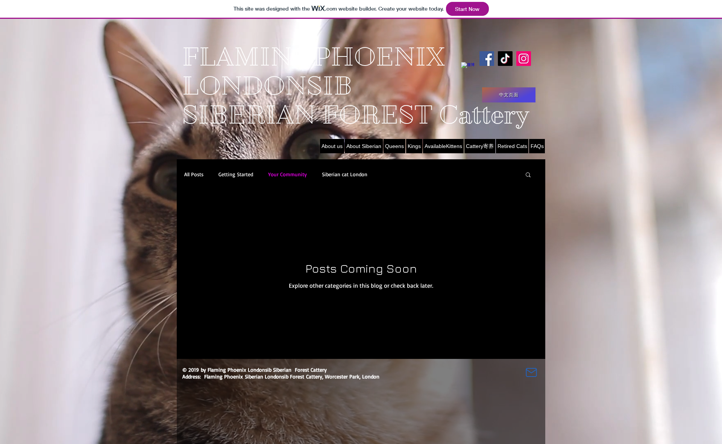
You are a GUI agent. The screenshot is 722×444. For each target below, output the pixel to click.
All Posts (193, 174)
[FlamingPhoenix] (523, 58)
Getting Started (235, 174)
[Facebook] (486, 58)
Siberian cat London (344, 174)
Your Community (287, 174)
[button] (528, 175)
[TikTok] (505, 58)
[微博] (468, 69)
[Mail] (531, 372)
